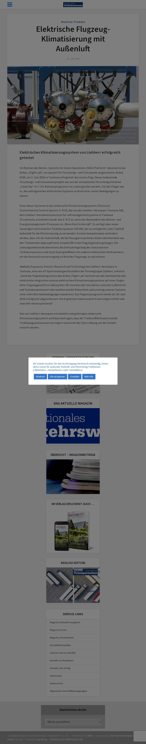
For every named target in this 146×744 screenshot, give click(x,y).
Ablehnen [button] (40, 376)
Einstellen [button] (74, 376)
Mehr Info (88, 376)
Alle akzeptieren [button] (57, 376)
